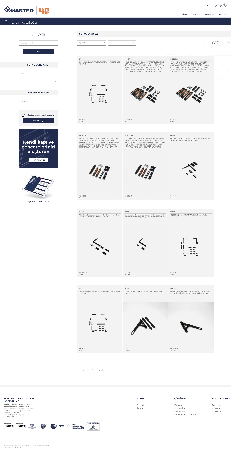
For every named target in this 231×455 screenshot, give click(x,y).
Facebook (217, 405)
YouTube (216, 411)
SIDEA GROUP (16, 447)
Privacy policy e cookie (43, 445)
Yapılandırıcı (180, 408)
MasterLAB (208, 14)
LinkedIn (216, 408)
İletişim (140, 408)
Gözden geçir (38, 121)
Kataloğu (178, 405)
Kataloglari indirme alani (185, 414)
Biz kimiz (141, 405)
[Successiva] (110, 370)
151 (103, 370)
